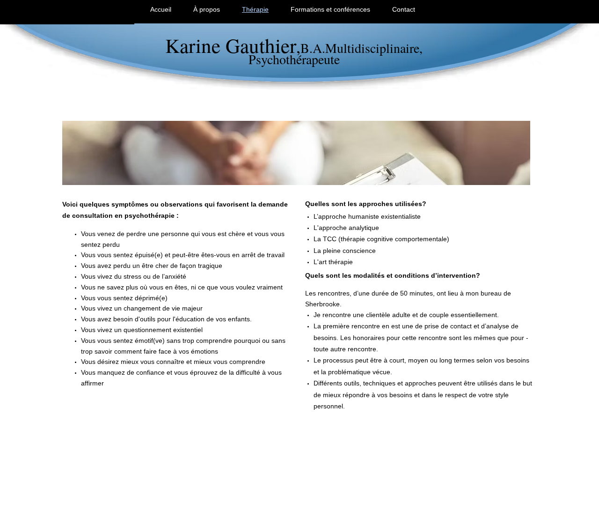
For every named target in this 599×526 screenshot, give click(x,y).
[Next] (517, 153)
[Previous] (75, 153)
